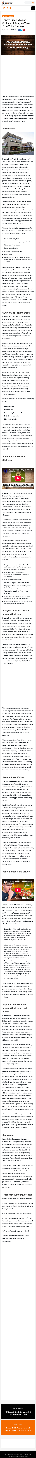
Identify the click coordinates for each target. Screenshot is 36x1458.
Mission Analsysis (8, 16)
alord (6, 29)
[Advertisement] (18, 75)
